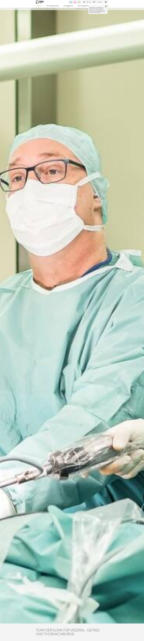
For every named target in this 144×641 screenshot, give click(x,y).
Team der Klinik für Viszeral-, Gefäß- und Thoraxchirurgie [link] (85, 8)
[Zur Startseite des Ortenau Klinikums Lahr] (40, 2)
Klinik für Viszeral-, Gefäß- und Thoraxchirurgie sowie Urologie (62, 8)
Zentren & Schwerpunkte (52, 5)
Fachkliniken (39, 5)
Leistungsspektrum (68, 5)
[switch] (94, 2)
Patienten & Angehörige (84, 5)
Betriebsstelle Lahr (39, 8)
